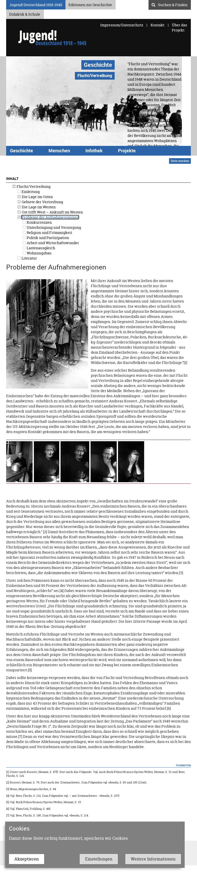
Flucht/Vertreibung (33, 186)
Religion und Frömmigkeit (49, 232)
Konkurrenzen (39, 222)
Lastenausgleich (40, 247)
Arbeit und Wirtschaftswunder (52, 242)
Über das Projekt (179, 28)
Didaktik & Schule (24, 13)
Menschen (59, 150)
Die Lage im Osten (37, 196)
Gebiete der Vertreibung (42, 201)
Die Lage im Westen (38, 206)
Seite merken (180, 161)
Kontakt (157, 25)
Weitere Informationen (153, 859)
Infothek (94, 150)
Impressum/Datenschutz (122, 25)
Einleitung (30, 191)
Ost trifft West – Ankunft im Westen (52, 212)
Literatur (29, 258)
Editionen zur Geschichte (90, 4)
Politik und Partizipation (47, 237)
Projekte (127, 150)
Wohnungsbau (39, 253)
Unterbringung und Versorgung (53, 227)
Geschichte (98, 64)
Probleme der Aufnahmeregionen (50, 217)
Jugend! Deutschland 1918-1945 (35, 4)
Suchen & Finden (173, 4)
